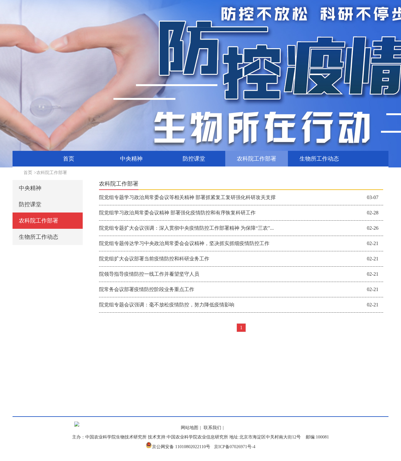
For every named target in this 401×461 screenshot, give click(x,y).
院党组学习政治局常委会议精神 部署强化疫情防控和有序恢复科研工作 (177, 212)
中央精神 (131, 159)
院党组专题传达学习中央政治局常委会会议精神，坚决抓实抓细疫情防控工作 (184, 243)
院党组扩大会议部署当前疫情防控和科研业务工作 (154, 258)
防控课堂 (194, 159)
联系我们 (212, 427)
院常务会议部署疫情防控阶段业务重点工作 (146, 289)
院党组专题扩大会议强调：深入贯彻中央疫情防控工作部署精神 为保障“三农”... (186, 228)
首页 (68, 159)
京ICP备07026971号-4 (234, 446)
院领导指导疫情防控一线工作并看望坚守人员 (149, 274)
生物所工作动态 (319, 159)
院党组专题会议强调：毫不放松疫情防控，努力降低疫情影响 (166, 304)
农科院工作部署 (256, 159)
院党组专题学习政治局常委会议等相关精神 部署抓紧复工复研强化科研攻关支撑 (187, 197)
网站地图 (189, 427)
